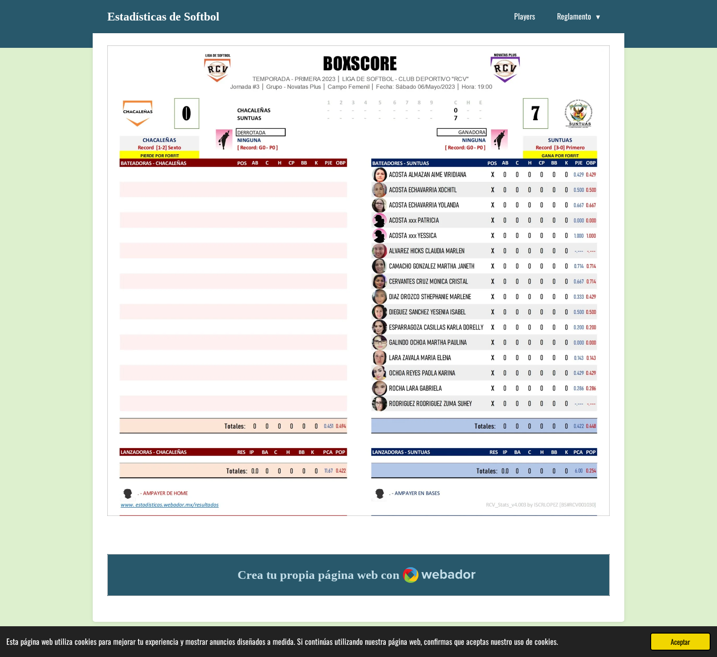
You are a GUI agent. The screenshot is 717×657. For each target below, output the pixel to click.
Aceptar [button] (680, 641)
